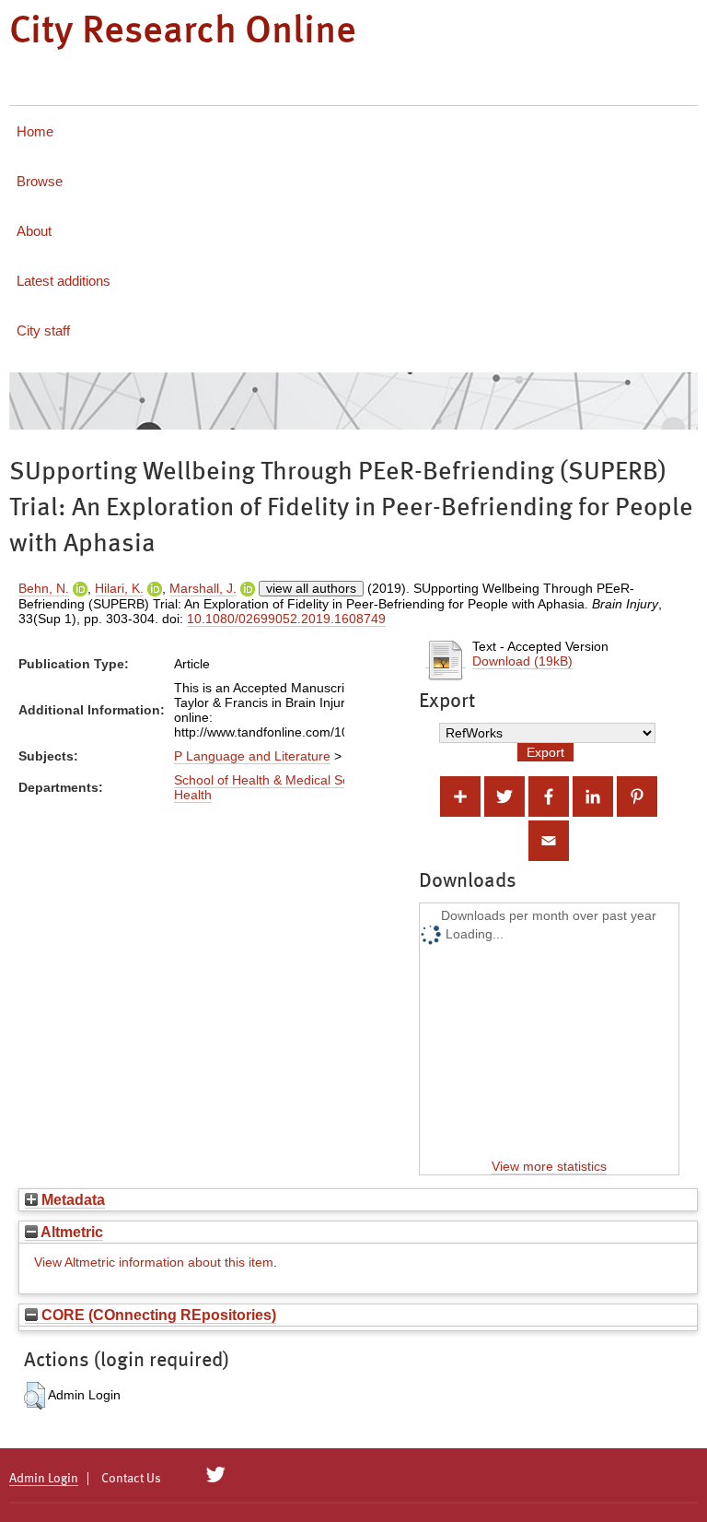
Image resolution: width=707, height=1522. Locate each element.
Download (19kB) (522, 661)
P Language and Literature (252, 756)
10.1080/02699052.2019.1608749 (286, 618)
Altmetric (70, 1231)
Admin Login (43, 1478)
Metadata (71, 1199)
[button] (34, 1396)
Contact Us (131, 1478)
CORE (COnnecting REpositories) (157, 1314)
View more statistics (549, 1166)
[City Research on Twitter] (216, 1475)
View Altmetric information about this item (153, 1262)
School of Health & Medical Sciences (280, 780)
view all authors (311, 588)
